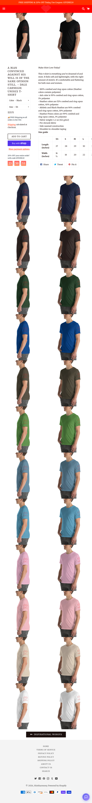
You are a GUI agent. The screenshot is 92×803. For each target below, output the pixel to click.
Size (11, 107)
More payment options (19, 149)
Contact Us (46, 767)
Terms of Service (46, 750)
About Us (46, 764)
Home (46, 746)
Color (11, 100)
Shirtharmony (40, 785)
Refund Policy (46, 757)
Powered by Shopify (57, 785)
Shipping (12, 124)
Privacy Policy (46, 753)
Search (46, 771)
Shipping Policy (46, 760)
